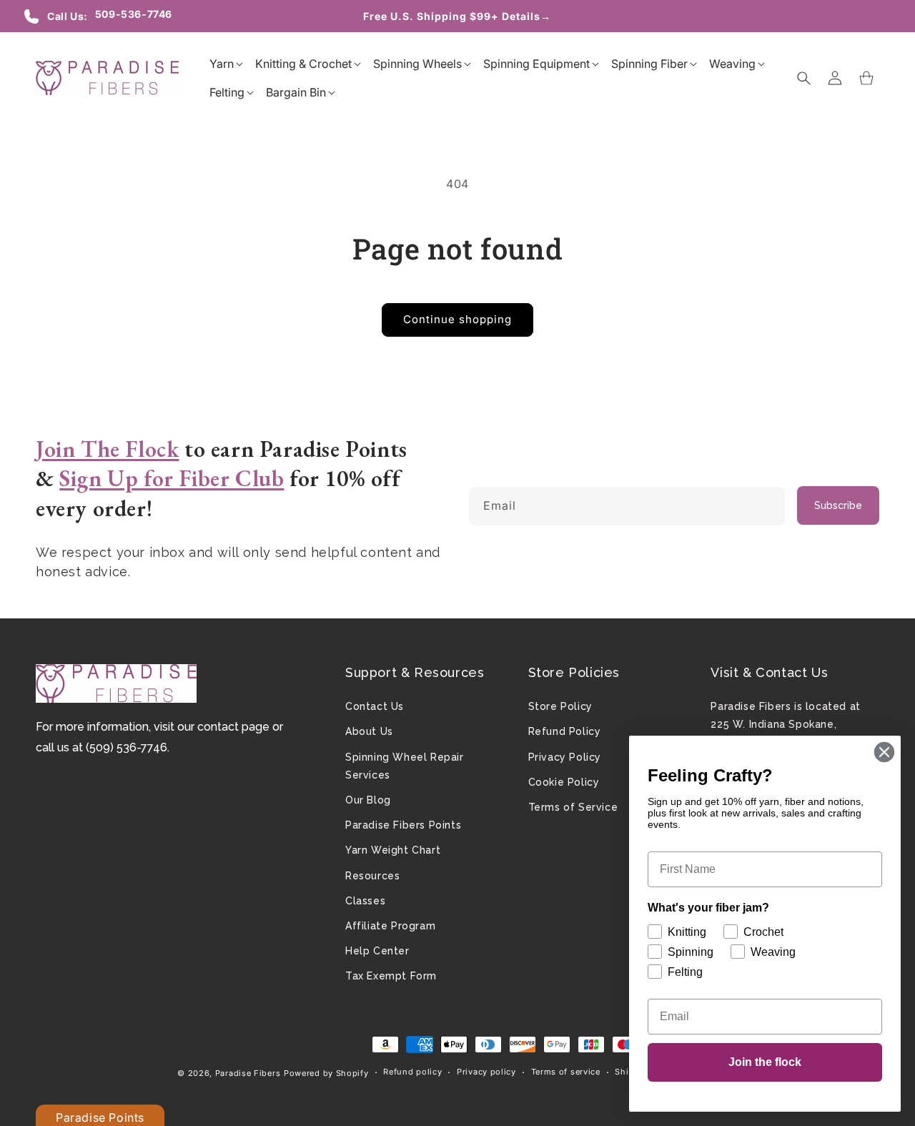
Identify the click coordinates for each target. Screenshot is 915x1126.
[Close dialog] (884, 752)
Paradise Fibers (248, 1073)
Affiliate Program (390, 926)
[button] (221, 63)
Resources (372, 875)
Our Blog (368, 800)
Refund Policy (564, 731)
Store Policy (560, 706)
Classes (365, 901)
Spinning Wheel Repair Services (404, 766)
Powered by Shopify (326, 1073)
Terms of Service (573, 807)
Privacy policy (486, 1072)
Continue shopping (457, 319)
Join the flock (764, 1062)
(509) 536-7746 (126, 747)
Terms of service (565, 1072)
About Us (369, 731)
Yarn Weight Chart (392, 850)
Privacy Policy (564, 757)
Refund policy (412, 1072)
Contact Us (374, 706)
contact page (233, 727)
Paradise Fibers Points (403, 825)
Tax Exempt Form (391, 976)
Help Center (377, 951)
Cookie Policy (564, 782)
